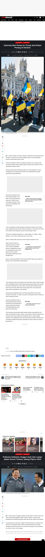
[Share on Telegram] (22, 52)
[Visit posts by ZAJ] (8, 55)
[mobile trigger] (43, 17)
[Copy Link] (26, 52)
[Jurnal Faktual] (6, 17)
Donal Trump (12, 351)
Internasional (19, 42)
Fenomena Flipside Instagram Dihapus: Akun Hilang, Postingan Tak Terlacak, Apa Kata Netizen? (17, 397)
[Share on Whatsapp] (20, 52)
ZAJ (11, 55)
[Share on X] (2, 143)
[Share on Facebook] (17, 52)
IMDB (16, 351)
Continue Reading (22, 539)
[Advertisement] (22, 8)
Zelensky (33, 351)
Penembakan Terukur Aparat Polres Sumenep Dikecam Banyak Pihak (39, 388)
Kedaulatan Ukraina (21, 351)
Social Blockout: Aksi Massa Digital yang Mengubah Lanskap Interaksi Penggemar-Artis (33, 248)
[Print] (2, 162)
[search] (35, 17)
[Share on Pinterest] (19, 52)
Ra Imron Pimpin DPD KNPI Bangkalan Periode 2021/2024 (27, 388)
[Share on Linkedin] (2, 151)
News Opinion (26, 42)
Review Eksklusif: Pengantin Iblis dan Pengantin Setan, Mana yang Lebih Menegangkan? (6, 397)
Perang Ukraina (28, 351)
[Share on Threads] (24, 52)
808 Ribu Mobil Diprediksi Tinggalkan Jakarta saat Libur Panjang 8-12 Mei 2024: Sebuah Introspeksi (33, 200)
